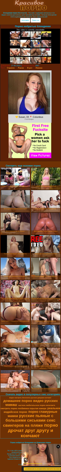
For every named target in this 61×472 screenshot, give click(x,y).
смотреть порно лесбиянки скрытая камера (23, 408)
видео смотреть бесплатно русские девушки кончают (30, 398)
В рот (29, 68)
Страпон (11, 68)
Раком (21, 68)
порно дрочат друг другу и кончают (33, 430)
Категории (25, 20)
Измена (39, 68)
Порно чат (35, 20)
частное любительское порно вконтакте (36, 405)
